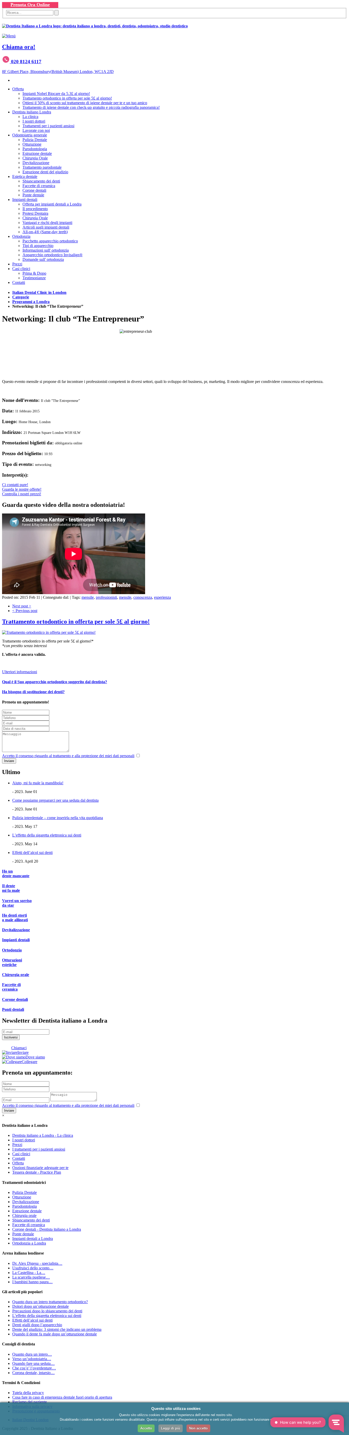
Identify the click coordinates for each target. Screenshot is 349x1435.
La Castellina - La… (28, 1272)
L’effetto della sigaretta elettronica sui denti (46, 835)
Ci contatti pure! (15, 485)
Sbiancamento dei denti (41, 181)
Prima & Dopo (34, 273)
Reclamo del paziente (29, 1402)
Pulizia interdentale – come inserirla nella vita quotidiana (57, 818)
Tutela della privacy (28, 1392)
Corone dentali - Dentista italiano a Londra (46, 1229)
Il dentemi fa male (11, 888)
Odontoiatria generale (29, 135)
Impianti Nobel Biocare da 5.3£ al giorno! (56, 93)
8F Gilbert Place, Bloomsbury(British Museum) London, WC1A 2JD (58, 71)
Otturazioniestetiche (12, 962)
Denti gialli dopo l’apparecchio (37, 1325)
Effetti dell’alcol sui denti (32, 852)
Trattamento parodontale (42, 167)
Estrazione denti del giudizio (45, 172)
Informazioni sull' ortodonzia (45, 250)
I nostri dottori (33, 121)
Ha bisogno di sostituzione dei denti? (33, 692)
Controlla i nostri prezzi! (21, 494)
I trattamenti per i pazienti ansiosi (38, 1149)
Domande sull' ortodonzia (43, 259)
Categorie (20, 297)
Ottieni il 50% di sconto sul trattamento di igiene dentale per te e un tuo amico (84, 103)
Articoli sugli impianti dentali (45, 227)
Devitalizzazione (35, 162)
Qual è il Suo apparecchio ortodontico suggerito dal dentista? (54, 682)
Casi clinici (21, 268)
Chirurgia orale (15, 974)
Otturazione (31, 144)
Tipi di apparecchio (37, 245)
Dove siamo (35, 1057)
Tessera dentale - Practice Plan (36, 1172)
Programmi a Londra (31, 301)
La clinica (30, 116)
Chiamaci (19, 1048)
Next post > (21, 606)
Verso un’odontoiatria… (31, 1359)
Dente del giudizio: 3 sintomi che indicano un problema (56, 1329)
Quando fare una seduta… (33, 1363)
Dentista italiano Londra (31, 112)
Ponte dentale (33, 195)
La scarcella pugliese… (31, 1277)
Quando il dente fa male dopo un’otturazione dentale (54, 1334)
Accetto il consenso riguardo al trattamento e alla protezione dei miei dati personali (68, 756)
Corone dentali (34, 190)
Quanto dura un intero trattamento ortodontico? (50, 1302)
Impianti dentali (24, 199)
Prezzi (17, 264)
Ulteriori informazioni (19, 672)
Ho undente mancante (15, 873)
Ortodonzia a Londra (29, 1243)
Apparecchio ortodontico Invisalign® (52, 255)
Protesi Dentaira (35, 213)
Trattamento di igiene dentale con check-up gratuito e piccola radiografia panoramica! (91, 107)
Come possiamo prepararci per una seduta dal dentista (55, 800)
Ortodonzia (21, 236)
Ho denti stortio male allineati (15, 917)
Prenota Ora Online (30, 4)
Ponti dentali (13, 1009)
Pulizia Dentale (34, 139)
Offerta (18, 89)
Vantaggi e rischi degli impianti (47, 222)
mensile (88, 597)
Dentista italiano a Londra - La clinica (42, 1135)
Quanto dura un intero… (32, 1354)
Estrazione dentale (37, 153)
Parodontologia (34, 149)
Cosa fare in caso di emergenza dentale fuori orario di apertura (62, 1397)
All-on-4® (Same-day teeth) (45, 232)
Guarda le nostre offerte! (21, 489)
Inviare (23, 1052)
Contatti (18, 282)
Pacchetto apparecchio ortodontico (50, 241)
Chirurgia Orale (35, 158)
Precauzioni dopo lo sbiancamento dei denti (47, 1311)
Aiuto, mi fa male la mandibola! (37, 783)
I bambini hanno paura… (32, 1282)
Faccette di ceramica (38, 186)
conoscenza (142, 597)
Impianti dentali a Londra (32, 1238)
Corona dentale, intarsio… (33, 1372)
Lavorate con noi (36, 130)
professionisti (106, 597)
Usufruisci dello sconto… (32, 1268)
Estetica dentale (24, 176)
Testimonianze (34, 278)
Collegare (29, 1061)
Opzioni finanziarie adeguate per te (40, 1167)
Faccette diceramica (11, 986)
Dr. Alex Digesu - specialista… (37, 1263)
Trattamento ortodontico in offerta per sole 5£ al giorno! (67, 98)
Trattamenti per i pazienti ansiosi (48, 126)
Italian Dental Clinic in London (39, 292)
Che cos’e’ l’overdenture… (34, 1368)
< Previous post (24, 610)
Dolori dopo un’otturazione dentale (40, 1306)
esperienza (162, 597)
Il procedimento (35, 209)
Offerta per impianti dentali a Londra (52, 204)
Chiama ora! (18, 47)
